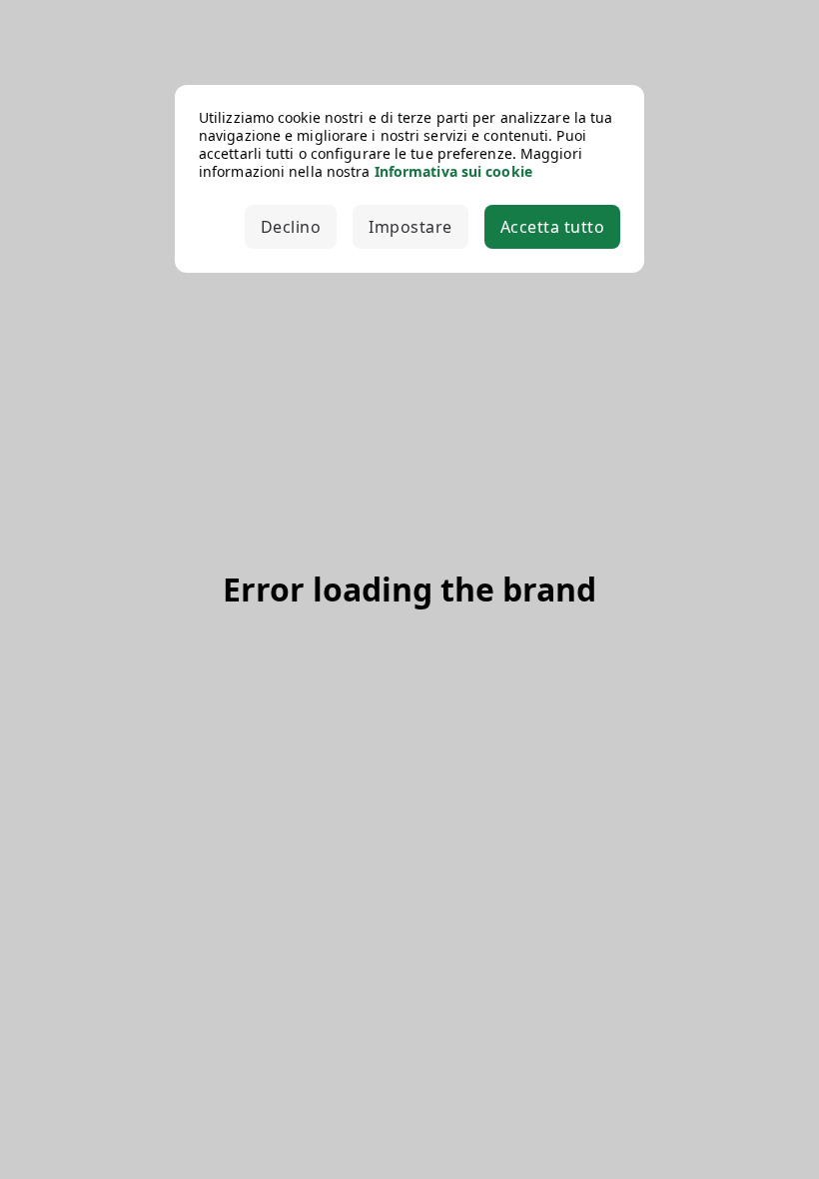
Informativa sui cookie (453, 171)
